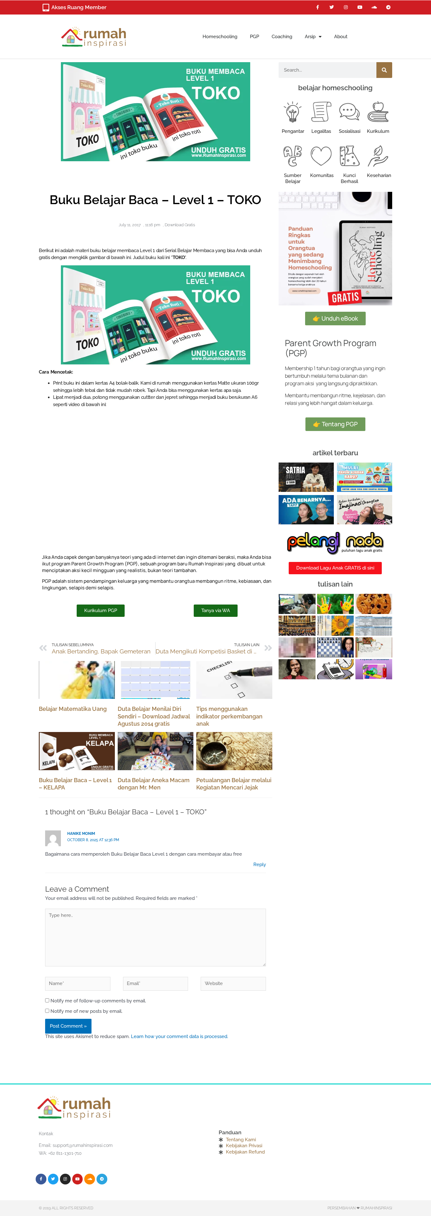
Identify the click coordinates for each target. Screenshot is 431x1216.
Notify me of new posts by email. (86, 1011)
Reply (259, 864)
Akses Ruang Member (78, 7)
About (340, 36)
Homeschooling (220, 36)
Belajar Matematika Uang (73, 708)
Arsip (310, 36)
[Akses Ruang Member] (46, 7)
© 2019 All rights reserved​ (66, 1208)
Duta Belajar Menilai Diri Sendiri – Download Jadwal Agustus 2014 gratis (154, 716)
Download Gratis (180, 224)
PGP (254, 36)
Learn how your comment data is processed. (179, 1036)
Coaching (282, 36)
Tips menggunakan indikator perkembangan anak (229, 716)
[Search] (384, 70)
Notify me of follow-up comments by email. (98, 1001)
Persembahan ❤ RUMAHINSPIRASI (360, 1208)
